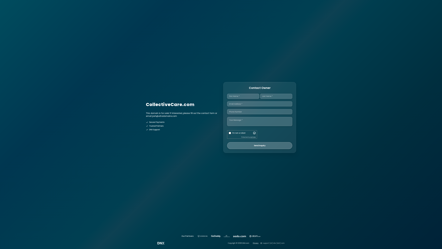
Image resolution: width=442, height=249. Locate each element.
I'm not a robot (239, 133)
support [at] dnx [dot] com (274, 243)
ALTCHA (253, 137)
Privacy (256, 243)
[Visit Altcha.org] (254, 133)
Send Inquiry (260, 145)
